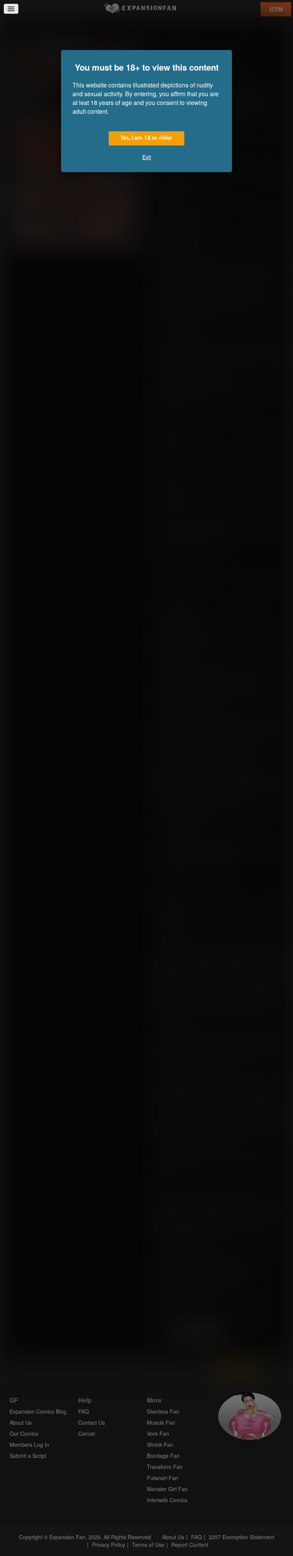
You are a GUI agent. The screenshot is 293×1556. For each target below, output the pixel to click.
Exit (146, 157)
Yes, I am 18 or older (146, 138)
